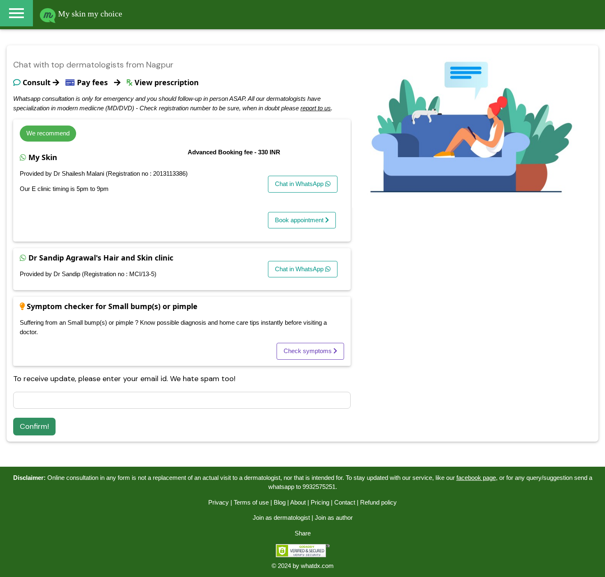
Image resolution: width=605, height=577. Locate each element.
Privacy (218, 502)
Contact (344, 502)
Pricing (320, 502)
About (298, 502)
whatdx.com (317, 565)
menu (16, 13)
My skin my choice (89, 13)
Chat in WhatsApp (300, 183)
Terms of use (251, 502)
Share (303, 533)
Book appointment (300, 219)
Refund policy (378, 502)
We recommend (48, 133)
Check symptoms (308, 350)
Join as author (334, 517)
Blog (280, 502)
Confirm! (34, 426)
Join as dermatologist (281, 517)
